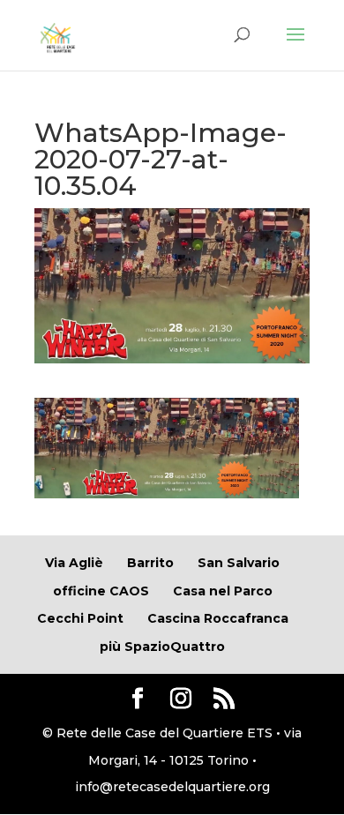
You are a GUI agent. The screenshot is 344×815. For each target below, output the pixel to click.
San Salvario (239, 563)
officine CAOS (101, 591)
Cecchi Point (80, 618)
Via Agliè (74, 563)
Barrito (150, 563)
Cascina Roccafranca (217, 618)
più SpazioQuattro (162, 646)
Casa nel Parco (223, 591)
